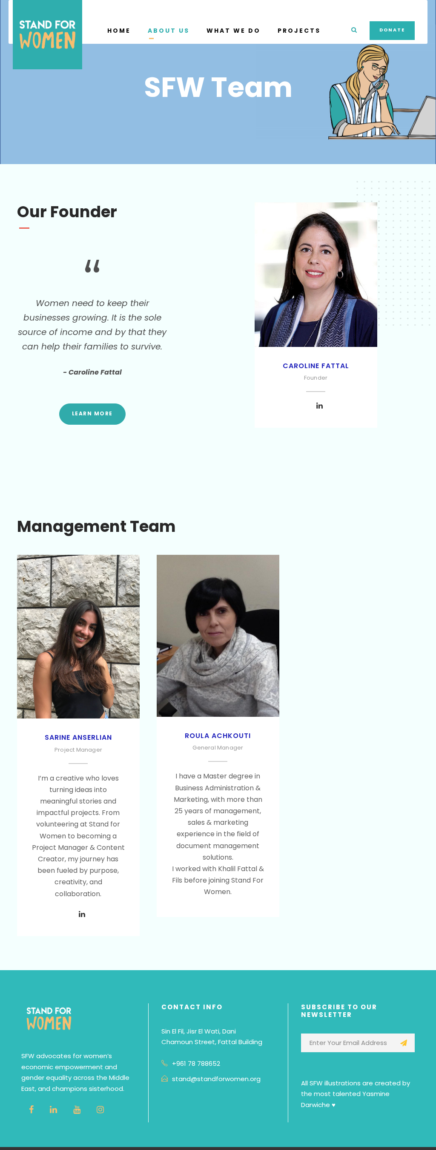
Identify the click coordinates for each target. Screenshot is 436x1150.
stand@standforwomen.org (216, 1078)
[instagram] (100, 1109)
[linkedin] (319, 406)
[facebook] (31, 1109)
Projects (299, 30)
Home (119, 30)
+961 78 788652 (196, 1063)
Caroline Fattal (316, 366)
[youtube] (76, 1109)
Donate (392, 29)
